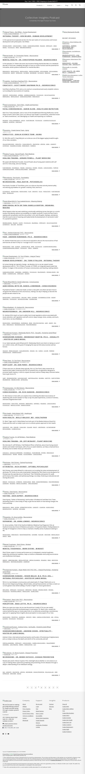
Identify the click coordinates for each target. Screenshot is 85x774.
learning (20, 95)
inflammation (6, 379)
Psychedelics (6, 191)
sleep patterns (55, 378)
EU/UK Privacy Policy (28, 713)
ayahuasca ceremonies (16, 453)
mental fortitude (24, 560)
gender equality (16, 352)
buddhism (22, 403)
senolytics (18, 144)
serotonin (47, 534)
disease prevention (38, 672)
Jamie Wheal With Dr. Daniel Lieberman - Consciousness (29, 286)
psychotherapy (27, 454)
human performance (42, 482)
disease (19, 673)
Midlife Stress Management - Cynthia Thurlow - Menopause (70, 80)
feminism (51, 351)
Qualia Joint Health (67, 720)
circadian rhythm (12, 378)
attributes (19, 482)
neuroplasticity (7, 454)
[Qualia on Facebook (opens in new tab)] (3, 734)
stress (30, 248)
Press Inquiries (26, 709)
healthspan (36, 144)
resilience (5, 120)
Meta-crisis (6, 590)
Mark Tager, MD (8, 415)
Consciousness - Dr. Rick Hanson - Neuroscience (26, 392)
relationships (42, 272)
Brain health (6, 71)
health (23, 120)
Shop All (64, 704)
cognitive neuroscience (50, 246)
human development (33, 46)
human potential (25, 405)
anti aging (22, 509)
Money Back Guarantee (42, 718)
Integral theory (7, 46)
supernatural (33, 299)
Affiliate (25, 706)
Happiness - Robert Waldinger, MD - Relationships (69, 47)
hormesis (5, 122)
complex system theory (43, 617)
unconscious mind (23, 299)
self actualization (49, 95)
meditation (55, 560)
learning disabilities (30, 95)
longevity (53, 144)
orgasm (32, 351)
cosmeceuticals (16, 429)
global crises (35, 591)
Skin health (6, 427)
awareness (25, 272)
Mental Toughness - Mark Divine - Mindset (23, 549)
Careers (25, 718)
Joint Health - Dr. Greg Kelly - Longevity (71, 71)
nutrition (12, 122)
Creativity (5, 95)
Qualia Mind (65, 706)
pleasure (41, 534)
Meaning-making (7, 223)
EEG (55, 323)
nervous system (15, 405)
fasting (17, 507)
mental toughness (21, 483)
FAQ (37, 709)
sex (37, 351)
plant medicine (30, 120)
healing (40, 168)
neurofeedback (15, 323)
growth (27, 273)
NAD (4, 672)
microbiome (33, 73)
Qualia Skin (23, 427)
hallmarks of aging (15, 146)
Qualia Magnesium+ (67, 727)
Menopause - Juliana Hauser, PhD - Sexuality (71, 63)
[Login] (76, 5)
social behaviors (24, 351)
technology (10, 193)
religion (42, 46)
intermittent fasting (26, 507)
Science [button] (49, 5)
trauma (22, 168)
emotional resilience (17, 562)
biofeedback (24, 323)
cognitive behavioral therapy (11, 248)
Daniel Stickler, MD (9, 57)
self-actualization (52, 223)
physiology (23, 248)
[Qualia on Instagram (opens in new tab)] (5, 734)
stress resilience (33, 483)
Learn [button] (59, 5)
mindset (5, 482)
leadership (6, 483)
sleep (46, 323)
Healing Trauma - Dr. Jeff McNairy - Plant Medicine (27, 441)
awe (52, 617)
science (41, 351)
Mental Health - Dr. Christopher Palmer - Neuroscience (30, 60)
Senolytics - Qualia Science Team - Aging (22, 134)
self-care (13, 224)
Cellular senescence (8, 144)
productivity (47, 191)
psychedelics (15, 168)
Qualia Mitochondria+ (68, 713)
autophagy (6, 146)
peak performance (31, 324)
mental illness (24, 71)
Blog (50, 709)
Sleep (4, 378)
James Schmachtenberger (11, 155)
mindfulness (6, 96)
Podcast (51, 704)
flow (29, 191)
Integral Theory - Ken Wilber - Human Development (28, 36)
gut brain (26, 73)
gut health (41, 73)
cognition (42, 507)
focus (40, 191)
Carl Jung (24, 297)
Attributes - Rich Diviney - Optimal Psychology (25, 467)
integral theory (51, 272)
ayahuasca (29, 168)
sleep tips (48, 378)
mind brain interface (25, 47)
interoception (28, 644)
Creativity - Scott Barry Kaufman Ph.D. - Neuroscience (29, 85)
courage (17, 246)
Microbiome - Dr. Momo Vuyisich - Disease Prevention (28, 657)
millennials (35, 223)
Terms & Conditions (28, 716)
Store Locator (39, 713)
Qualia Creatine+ (66, 725)
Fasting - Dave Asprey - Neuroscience (20, 496)
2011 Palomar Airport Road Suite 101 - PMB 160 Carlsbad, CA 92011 (10, 719)
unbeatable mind (13, 560)
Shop (66, 5)
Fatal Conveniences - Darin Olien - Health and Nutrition (31, 109)
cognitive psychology (49, 120)
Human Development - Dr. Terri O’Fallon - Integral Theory (31, 261)
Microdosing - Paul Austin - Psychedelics (22, 182)
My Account (39, 704)
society (21, 223)
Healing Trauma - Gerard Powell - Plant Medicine (27, 158)
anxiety (13, 73)
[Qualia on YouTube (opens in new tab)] (8, 734)
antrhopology (7, 352)
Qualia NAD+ (65, 715)
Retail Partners (40, 711)
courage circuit (25, 246)
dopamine (34, 297)
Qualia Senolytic (27, 144)
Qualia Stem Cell (66, 722)
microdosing (15, 191)
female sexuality (13, 351)
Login (37, 706)
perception (14, 617)
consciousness (17, 46)
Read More (55, 49)
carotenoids (42, 427)
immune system (15, 379)
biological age (49, 672)
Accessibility (39, 716)
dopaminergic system (44, 297)
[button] (72, 5)
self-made (19, 224)
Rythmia (35, 168)
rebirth (21, 644)
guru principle (14, 644)
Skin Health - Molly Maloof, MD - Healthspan (25, 418)
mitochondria (44, 71)
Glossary (51, 706)
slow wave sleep (22, 378)
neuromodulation (20, 324)
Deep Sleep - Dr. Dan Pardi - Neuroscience (22, 365)
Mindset (5, 560)
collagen (29, 427)
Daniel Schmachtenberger (11, 34)
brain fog (47, 73)
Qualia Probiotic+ (67, 732)
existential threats (16, 591)
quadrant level (11, 273)
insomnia (41, 378)
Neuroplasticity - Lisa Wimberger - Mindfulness (71, 55)
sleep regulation (33, 378)
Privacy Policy (26, 711)
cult (34, 644)
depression (19, 73)
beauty (35, 427)
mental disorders (34, 71)
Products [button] (40, 5)
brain (17, 47)
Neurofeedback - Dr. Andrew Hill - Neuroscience (26, 311)
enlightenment (50, 643)
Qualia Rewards (40, 720)
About (24, 704)
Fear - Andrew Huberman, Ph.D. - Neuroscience (25, 237)
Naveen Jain (7, 654)
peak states (14, 403)
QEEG (4, 324)
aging (48, 144)
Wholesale (25, 720)
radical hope (26, 591)
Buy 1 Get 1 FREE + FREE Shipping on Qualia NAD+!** (41, 1)
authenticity (6, 224)
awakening (18, 272)
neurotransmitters (25, 534)
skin (11, 427)
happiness (37, 403)
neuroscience (13, 95)
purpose (55, 168)
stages (25, 46)
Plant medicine (7, 168)
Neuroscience (7, 246)
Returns (38, 723)
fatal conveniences (14, 120)
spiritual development (21, 169)
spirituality (49, 46)
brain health (36, 96)
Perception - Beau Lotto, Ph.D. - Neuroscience (25, 604)
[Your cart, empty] (80, 5)
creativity (35, 191)
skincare (16, 427)
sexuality (5, 351)
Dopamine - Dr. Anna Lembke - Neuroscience (24, 521)
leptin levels (24, 379)
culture (46, 351)
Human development (8, 272)
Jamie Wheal (7, 203)
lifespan (42, 144)
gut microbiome (50, 427)
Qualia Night (65, 729)
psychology (11, 47)
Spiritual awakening (8, 643)
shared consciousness (39, 643)
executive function (38, 323)
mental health (15, 71)
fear (12, 246)
